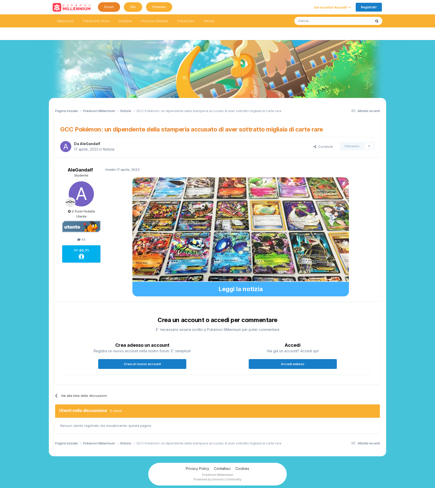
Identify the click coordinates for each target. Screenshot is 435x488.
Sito (133, 7)
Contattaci (222, 468)
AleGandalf (90, 144)
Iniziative (125, 21)
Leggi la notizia (241, 289)
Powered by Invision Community (217, 479)
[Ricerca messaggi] (376, 21)
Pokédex (159, 7)
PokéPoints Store (96, 21)
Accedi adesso (292, 364)
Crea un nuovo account (142, 364)
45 (83, 239)
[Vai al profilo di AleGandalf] (65, 146)
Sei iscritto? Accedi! (331, 7)
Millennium (65, 21)
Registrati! (369, 7)
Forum (109, 7)
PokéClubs (186, 21)
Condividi (324, 147)
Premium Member (155, 21)
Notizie (109, 149)
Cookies (242, 468)
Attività (209, 21)
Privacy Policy (197, 468)
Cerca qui (357, 21)
